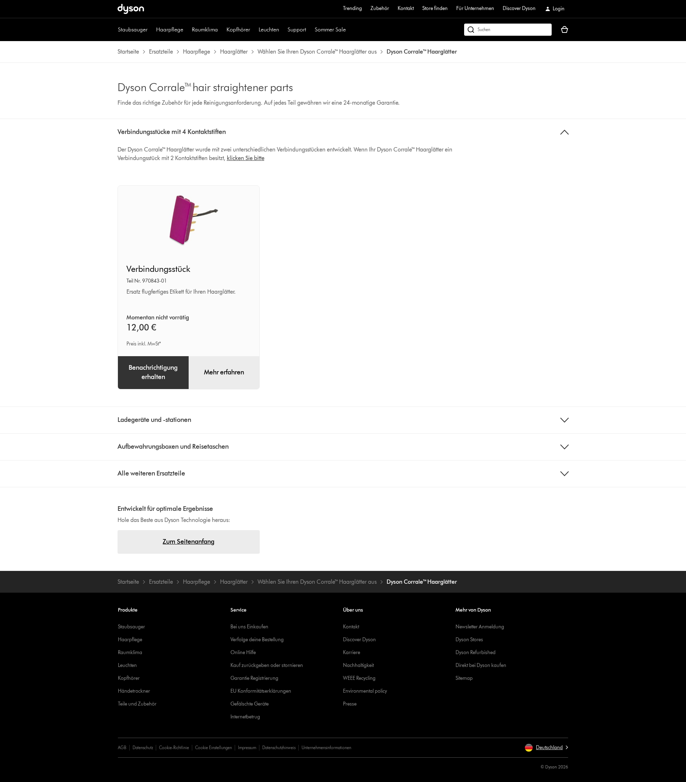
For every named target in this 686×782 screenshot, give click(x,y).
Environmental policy (365, 691)
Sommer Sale (330, 29)
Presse (350, 704)
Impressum (247, 747)
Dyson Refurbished (476, 652)
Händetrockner (134, 691)
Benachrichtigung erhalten (153, 372)
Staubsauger (133, 29)
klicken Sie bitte (245, 158)
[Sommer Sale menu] (349, 29)
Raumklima (205, 29)
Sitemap (464, 678)
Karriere (351, 652)
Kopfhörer (238, 29)
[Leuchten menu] (282, 29)
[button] (546, 747)
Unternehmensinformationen (326, 747)
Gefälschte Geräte (249, 704)
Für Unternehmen (475, 8)
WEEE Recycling (359, 678)
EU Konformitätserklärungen (260, 691)
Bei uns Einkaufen (249, 627)
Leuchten (269, 29)
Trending (352, 8)
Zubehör (380, 8)
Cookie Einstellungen (213, 747)
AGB (122, 747)
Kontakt (406, 8)
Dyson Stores (469, 640)
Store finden (435, 8)
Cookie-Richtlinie (174, 747)
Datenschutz (143, 747)
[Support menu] (309, 29)
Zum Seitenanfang (188, 542)
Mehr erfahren (224, 372)
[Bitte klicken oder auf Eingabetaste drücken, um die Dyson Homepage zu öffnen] (131, 9)
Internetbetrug (245, 717)
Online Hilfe (243, 652)
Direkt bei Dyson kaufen (481, 665)
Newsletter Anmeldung (480, 627)
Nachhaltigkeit (358, 665)
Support (297, 29)
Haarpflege (169, 29)
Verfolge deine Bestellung (257, 640)
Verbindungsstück (158, 269)
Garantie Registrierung (254, 678)
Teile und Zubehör (137, 704)
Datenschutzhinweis (278, 747)
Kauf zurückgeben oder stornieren (266, 665)
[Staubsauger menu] (151, 29)
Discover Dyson (519, 8)
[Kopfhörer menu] (253, 29)
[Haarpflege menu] (186, 29)
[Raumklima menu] (221, 29)
